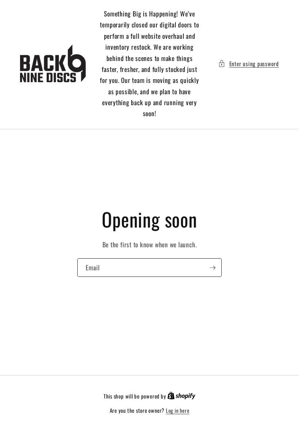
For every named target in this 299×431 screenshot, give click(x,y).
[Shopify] (181, 396)
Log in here (177, 410)
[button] (248, 64)
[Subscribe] (212, 267)
